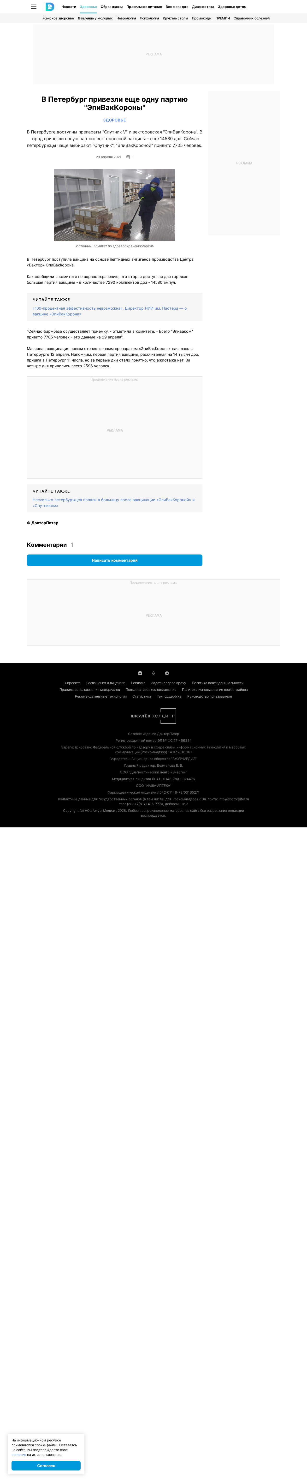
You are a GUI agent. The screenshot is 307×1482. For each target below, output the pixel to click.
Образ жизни (112, 7)
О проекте (72, 683)
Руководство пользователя (209, 696)
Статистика (141, 696)
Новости (68, 7)
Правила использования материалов (89, 689)
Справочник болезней (252, 18)
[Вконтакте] (140, 673)
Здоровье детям (232, 7)
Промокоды (202, 18)
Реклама (138, 683)
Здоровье (88, 7)
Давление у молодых (95, 18)
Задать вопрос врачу (168, 683)
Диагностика (203, 7)
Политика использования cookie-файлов (215, 689)
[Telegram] (167, 673)
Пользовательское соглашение (151, 689)
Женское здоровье (58, 18)
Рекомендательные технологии (101, 696)
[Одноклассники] (153, 673)
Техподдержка (169, 696)
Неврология (126, 18)
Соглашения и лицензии (105, 683)
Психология (149, 18)
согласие (19, 1454)
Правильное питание (144, 7)
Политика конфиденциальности (217, 683)
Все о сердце (177, 7)
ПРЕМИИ (222, 18)
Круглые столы (175, 18)
